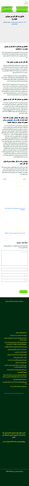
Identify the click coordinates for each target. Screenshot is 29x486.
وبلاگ (6, 208)
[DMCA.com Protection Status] (14, 478)
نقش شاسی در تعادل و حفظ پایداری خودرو (17, 349)
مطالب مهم (10, 208)
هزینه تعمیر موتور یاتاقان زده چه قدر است (17, 360)
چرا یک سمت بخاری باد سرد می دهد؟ (18, 335)
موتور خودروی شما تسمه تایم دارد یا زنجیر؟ (17, 355)
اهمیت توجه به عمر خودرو (21, 352)
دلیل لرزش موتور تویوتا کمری (20, 379)
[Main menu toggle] (26, 3)
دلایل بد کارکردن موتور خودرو (20, 357)
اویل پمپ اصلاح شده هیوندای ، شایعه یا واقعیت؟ (16, 347)
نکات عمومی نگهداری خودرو (17, 22)
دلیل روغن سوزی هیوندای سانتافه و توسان (17, 370)
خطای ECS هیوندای (22, 372)
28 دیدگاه (23, 233)
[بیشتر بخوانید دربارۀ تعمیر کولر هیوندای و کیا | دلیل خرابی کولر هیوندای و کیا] (14, 220)
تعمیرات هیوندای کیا (17, 208)
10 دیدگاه (23, 208)
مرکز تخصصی (12, 120)
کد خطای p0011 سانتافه (21, 333)
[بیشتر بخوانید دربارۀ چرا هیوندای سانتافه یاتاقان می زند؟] (14, 197)
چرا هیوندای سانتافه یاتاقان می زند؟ (16, 205)
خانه (25, 22)
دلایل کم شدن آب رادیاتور (21, 362)
